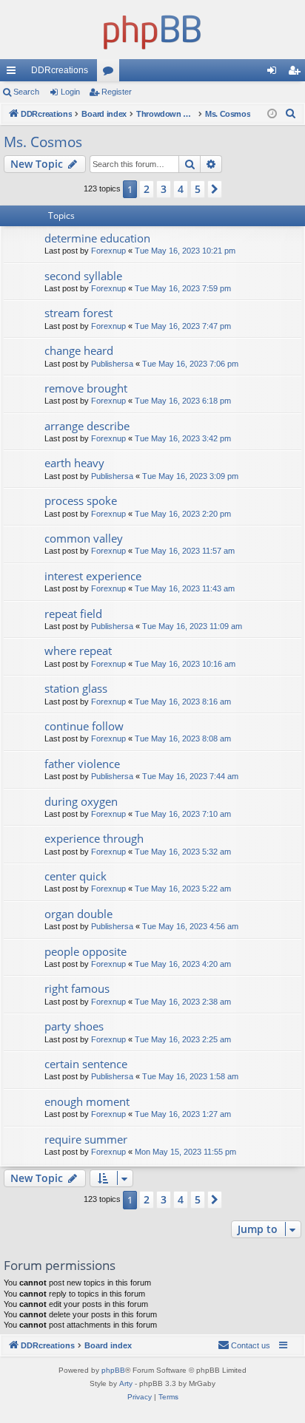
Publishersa (112, 363)
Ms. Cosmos (43, 142)
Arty (126, 1383)
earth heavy (74, 462)
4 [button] (181, 189)
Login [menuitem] (275, 73)
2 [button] (147, 189)
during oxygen (81, 801)
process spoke (80, 500)
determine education (97, 238)
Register (116, 91)
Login (70, 91)
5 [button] (198, 189)
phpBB (113, 1370)
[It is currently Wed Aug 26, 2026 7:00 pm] (272, 114)
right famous (77, 988)
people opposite (85, 951)
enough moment (87, 1101)
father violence (82, 763)
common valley (83, 538)
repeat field (73, 613)
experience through (94, 838)
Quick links (14, 73)
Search (26, 91)
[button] (214, 189)
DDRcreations (59, 70)
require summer (85, 1139)
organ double (78, 913)
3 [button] (164, 189)
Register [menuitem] (297, 73)
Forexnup (108, 250)
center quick (75, 876)
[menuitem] (291, 114)
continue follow (84, 726)
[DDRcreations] (152, 29)
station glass (75, 688)
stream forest (78, 312)
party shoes (74, 1026)
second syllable (83, 275)
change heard (78, 350)
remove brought (85, 388)
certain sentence (85, 1063)
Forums (111, 73)
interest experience (92, 575)
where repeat (78, 650)
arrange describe (87, 425)
